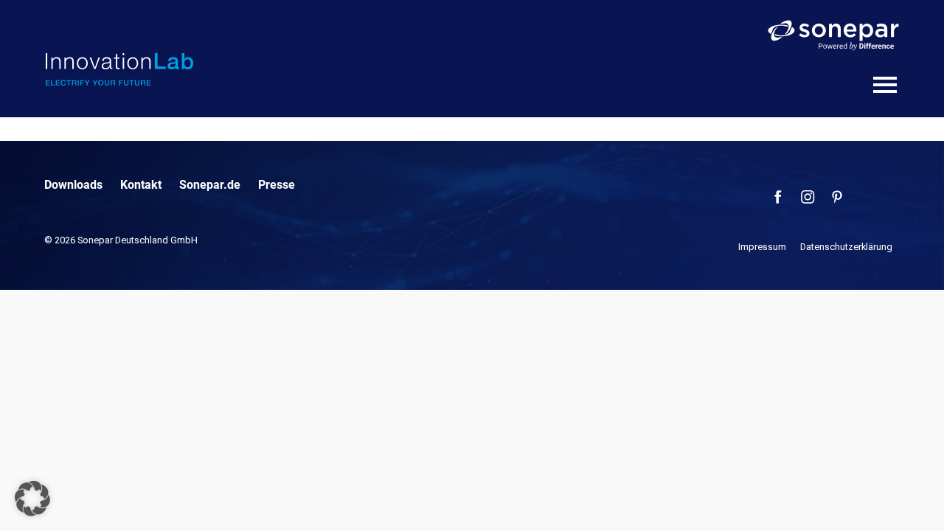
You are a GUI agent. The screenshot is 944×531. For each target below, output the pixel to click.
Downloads (73, 185)
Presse (276, 185)
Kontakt (141, 185)
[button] (32, 498)
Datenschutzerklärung (846, 246)
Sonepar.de (209, 185)
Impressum (762, 246)
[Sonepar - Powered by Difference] (833, 35)
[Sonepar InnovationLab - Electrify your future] (119, 69)
